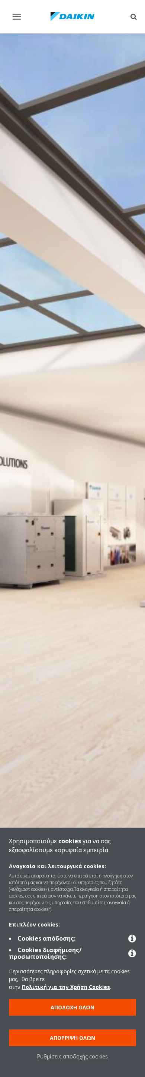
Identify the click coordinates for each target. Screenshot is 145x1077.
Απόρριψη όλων (72, 1037)
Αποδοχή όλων (72, 1007)
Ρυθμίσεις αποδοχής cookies (72, 1056)
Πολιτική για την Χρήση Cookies (66, 986)
